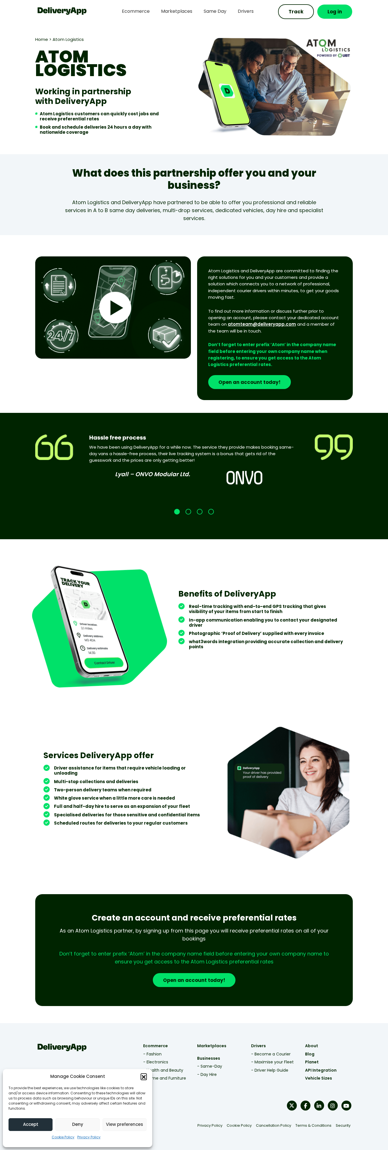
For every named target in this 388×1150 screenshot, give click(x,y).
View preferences (124, 1124)
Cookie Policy (63, 1137)
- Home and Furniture (164, 1078)
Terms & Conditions (313, 1125)
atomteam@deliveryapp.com (262, 324)
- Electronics (155, 1062)
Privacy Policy (89, 1137)
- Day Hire (207, 1074)
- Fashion (152, 1054)
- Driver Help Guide (269, 1070)
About (311, 1046)
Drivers (258, 1046)
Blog (309, 1054)
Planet (312, 1062)
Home (41, 39)
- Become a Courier (271, 1054)
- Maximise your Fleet (272, 1062)
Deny (77, 1124)
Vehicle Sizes (318, 1078)
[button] (144, 1076)
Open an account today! (249, 382)
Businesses (208, 1058)
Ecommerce (155, 1046)
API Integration (321, 1070)
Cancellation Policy (273, 1125)
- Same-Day (209, 1066)
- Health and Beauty (163, 1070)
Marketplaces (211, 1046)
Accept (30, 1124)
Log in (334, 11)
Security (343, 1125)
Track (296, 11)
